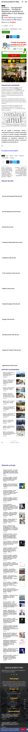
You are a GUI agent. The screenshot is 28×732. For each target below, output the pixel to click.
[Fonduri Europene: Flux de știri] (14, 296)
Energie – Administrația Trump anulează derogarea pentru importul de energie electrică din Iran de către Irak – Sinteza (10, 650)
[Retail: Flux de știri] (14, 219)
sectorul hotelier (5, 157)
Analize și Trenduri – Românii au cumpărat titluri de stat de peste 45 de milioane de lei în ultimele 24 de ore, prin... (10, 479)
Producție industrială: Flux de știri (12, 242)
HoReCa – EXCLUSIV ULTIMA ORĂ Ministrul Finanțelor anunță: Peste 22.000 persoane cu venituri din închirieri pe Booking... (9, 395)
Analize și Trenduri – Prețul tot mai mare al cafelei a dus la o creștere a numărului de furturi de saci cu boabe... (10, 499)
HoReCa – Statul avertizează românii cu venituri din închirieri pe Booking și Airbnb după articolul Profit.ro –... (9, 381)
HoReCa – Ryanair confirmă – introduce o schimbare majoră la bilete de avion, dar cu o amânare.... (9, 408)
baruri (7, 155)
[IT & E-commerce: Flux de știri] (14, 266)
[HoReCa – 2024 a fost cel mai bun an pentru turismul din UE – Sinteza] (20, 428)
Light (11, 29)
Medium (15, 29)
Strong (20, 29)
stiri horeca (12, 157)
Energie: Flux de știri (8, 319)
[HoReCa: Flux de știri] (14, 281)
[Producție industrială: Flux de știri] (14, 235)
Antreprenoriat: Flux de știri (10, 334)
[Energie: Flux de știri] (14, 312)
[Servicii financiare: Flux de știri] (14, 204)
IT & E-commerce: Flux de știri (11, 273)
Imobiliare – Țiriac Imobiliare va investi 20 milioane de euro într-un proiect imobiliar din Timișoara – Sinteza (10, 514)
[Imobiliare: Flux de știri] (14, 250)
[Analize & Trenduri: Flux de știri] (14, 343)
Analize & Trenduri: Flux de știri (11, 350)
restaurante (21, 155)
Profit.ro (6, 25)
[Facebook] (11, 36)
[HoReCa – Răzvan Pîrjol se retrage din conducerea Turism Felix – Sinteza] (20, 389)
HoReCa (3, 5)
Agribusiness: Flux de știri (9, 365)
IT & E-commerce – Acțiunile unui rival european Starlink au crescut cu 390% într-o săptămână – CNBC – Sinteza (10, 584)
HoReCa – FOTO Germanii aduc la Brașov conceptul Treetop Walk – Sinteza (8, 401)
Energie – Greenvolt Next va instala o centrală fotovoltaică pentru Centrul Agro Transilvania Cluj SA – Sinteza (10, 577)
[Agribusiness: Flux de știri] (14, 358)
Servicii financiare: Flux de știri (11, 211)
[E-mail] (7, 36)
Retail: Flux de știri (7, 227)
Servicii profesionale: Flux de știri (12, 196)
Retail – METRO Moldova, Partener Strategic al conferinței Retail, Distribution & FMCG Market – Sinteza (10, 590)
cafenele (11, 155)
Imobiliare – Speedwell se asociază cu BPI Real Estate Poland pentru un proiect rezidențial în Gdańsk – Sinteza (10, 571)
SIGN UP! (14, 55)
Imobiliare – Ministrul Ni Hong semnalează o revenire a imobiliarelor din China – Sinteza (10, 597)
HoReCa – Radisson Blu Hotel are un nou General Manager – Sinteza (8, 421)
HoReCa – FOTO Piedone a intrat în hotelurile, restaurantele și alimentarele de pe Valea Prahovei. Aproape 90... (9, 374)
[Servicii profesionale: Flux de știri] (14, 189)
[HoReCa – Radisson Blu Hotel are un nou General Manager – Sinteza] (20, 422)
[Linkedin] (18, 36)
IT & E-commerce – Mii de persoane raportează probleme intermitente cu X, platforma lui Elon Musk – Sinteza (10, 564)
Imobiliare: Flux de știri (9, 258)
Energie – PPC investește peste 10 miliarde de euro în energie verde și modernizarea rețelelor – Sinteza (10, 485)
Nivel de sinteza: (5, 29)
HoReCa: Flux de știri (8, 288)
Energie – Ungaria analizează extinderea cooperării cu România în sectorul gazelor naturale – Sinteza (10, 521)
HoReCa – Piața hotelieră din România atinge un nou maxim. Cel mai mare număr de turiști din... (9, 415)
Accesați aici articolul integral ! (9, 150)
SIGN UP (22, 729)
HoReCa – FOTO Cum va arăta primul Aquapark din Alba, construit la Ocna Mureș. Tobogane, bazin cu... (9, 433)
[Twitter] (14, 36)
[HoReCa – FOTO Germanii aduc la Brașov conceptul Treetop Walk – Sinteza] (20, 403)
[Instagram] (14, 675)
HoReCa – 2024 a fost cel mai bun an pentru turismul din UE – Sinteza (8, 427)
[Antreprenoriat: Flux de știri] (14, 327)
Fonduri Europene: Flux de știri (11, 304)
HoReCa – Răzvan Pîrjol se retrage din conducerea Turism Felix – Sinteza (8, 388)
